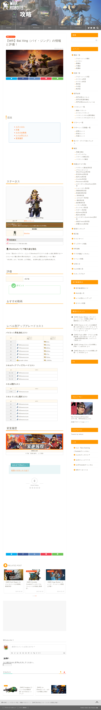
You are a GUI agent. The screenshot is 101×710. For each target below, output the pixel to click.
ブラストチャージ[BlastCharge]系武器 (83, 171)
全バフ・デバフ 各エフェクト (83, 142)
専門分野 (77, 93)
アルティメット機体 (82, 58)
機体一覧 (77, 55)
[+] (39, 653)
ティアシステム (81, 154)
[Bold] (12, 653)
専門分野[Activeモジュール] (85, 102)
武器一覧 (77, 73)
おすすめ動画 (21, 133)
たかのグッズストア (83, 455)
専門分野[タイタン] (82, 97)
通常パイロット (29, 221)
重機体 (78, 63)
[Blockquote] (28, 653)
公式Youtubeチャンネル (84, 465)
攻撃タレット (80, 131)
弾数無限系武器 (81, 190)
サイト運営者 (23, 707)
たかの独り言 (78, 269)
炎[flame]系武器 (81, 212)
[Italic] (14, 653)
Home (8, 28)
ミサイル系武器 (81, 205)
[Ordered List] (23, 653)
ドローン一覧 (78, 122)
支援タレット (80, 136)
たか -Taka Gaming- (83, 448)
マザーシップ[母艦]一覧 (82, 127)
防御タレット (80, 133)
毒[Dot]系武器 (81, 215)
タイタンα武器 (81, 79)
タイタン (79, 61)
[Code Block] (31, 653)
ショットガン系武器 (82, 188)
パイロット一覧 (79, 107)
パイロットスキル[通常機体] (85, 115)
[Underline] (17, 653)
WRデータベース (82, 470)
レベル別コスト (22, 135)
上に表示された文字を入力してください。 (19, 662)
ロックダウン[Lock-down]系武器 (86, 218)
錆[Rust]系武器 (81, 177)
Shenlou (27, 233)
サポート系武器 (81, 210)
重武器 (78, 84)
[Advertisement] (34, 98)
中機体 (78, 66)
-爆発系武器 (80, 200)
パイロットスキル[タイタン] (85, 117)
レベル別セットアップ (84, 298)
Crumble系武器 (81, 179)
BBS (49, 28)
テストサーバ (78, 239)
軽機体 (78, 68)
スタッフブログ (79, 274)
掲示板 (76, 234)
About (22, 28)
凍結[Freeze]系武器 (83, 221)
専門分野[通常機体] (82, 99)
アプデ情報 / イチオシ (82, 254)
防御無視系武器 (81, 193)
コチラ (86, 422)
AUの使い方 (80, 293)
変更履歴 (19, 138)
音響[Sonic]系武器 (82, 224)
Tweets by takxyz (77, 434)
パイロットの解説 (82, 159)
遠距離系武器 (80, 202)
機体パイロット (10, 36)
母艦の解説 (80, 152)
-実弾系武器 (80, 195)
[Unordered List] (25, 653)
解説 (75, 148)
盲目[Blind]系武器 (82, 174)
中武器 (78, 86)
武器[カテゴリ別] (80, 164)
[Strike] (20, 653)
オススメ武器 (80, 303)
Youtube (63, 28)
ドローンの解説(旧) (82, 157)
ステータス (20, 127)
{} (36, 653)
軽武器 (78, 89)
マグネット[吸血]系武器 (84, 167)
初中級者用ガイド (82, 288)
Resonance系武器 (82, 181)
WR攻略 (77, 249)
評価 (17, 130)
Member (36, 28)
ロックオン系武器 (82, 207)
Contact (78, 28)
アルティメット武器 (82, 76)
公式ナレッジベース (83, 460)
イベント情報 (78, 259)
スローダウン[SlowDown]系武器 (86, 185)
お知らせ (77, 264)
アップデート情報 (80, 244)
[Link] (34, 653)
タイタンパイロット (82, 113)
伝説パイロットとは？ (20, 470)
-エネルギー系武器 (82, 198)
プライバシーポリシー (10, 707)
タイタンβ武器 (81, 81)
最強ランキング (79, 229)
